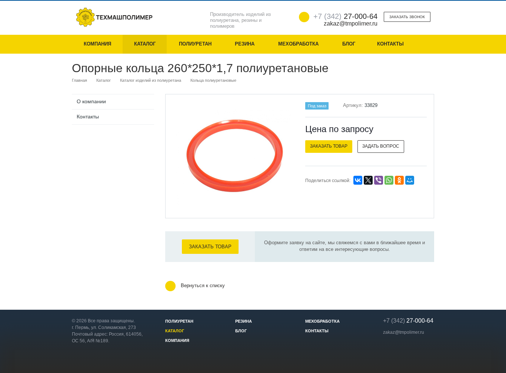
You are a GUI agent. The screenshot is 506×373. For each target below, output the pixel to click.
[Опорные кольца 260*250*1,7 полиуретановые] (233, 156)
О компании (91, 101)
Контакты (390, 44)
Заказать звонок (407, 17)
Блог (348, 44)
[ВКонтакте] (357, 180)
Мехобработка (298, 44)
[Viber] (378, 180)
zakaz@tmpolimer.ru (403, 332)
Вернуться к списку (203, 286)
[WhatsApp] (389, 180)
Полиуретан (195, 44)
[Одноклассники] (399, 180)
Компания (97, 44)
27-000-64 (345, 16)
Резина (244, 44)
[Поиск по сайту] (424, 44)
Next (281, 155)
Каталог (145, 44)
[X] (368, 180)
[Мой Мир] (409, 180)
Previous (186, 155)
